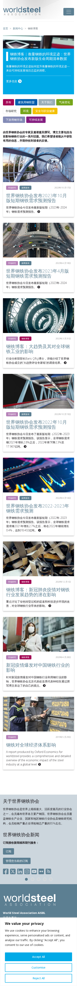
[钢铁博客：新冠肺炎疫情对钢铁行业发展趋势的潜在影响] (38, 558)
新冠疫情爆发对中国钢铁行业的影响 (38, 667)
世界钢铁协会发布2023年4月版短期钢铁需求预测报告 (37, 273)
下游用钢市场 (14, 120)
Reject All (39, 978)
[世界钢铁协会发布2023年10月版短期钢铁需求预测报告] (38, 164)
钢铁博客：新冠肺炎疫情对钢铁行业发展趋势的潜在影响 (38, 592)
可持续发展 (36, 120)
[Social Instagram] (27, 870)
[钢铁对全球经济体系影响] (38, 714)
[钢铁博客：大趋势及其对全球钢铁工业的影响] (38, 315)
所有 (8, 102)
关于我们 (46, 102)
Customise (38, 967)
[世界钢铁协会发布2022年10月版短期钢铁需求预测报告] (38, 391)
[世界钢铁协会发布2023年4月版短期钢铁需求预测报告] (38, 240)
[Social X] (13, 870)
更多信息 (12, 81)
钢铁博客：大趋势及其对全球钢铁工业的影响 (38, 348)
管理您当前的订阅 (17, 861)
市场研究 (11, 111)
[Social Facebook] (6, 870)
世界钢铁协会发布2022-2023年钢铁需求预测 (37, 508)
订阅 (8, 851)
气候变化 (64, 102)
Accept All (38, 957)
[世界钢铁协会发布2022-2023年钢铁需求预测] (38, 475)
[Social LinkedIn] (20, 870)
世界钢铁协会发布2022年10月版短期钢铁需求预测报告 (36, 424)
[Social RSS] (48, 870)
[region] (38, 952)
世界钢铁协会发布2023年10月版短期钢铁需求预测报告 (36, 198)
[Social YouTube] (34, 870)
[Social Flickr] (41, 870)
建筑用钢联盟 (26, 102)
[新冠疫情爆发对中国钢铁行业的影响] (38, 634)
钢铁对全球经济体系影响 (31, 745)
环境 (26, 111)
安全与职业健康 (45, 111)
